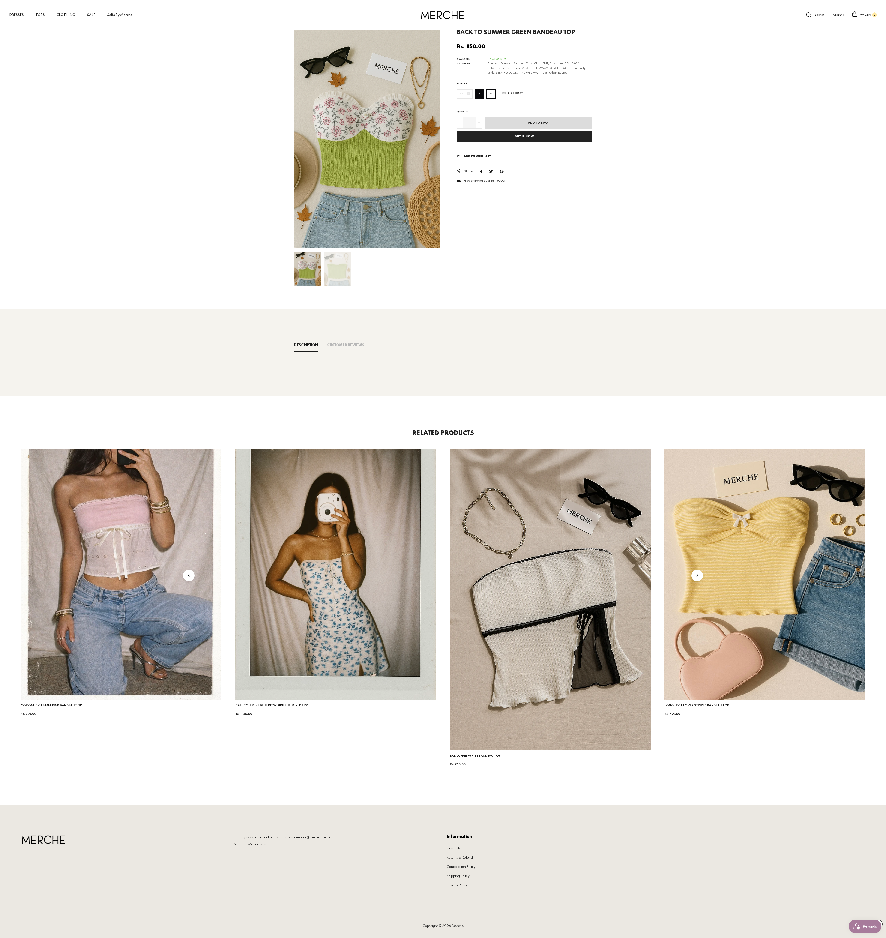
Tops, (544, 73)
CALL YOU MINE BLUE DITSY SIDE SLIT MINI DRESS (57, 705)
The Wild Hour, (530, 73)
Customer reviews (345, 345)
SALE (91, 15)
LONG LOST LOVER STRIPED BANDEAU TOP (482, 705)
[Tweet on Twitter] (492, 171)
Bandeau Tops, (523, 63)
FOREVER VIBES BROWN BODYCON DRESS (695, 705)
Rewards (453, 848)
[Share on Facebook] (482, 171)
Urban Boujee (558, 73)
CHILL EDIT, (541, 63)
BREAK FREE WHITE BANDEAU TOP (260, 755)
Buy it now (524, 136)
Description (306, 345)
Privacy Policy (457, 885)
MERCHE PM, (558, 68)
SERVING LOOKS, (508, 73)
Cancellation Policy (461, 867)
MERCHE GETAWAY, (535, 68)
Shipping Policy (458, 876)
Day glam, (557, 63)
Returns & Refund (459, 857)
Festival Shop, (511, 68)
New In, (572, 68)
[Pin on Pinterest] (503, 171)
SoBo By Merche (120, 15)
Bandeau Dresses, (500, 63)
